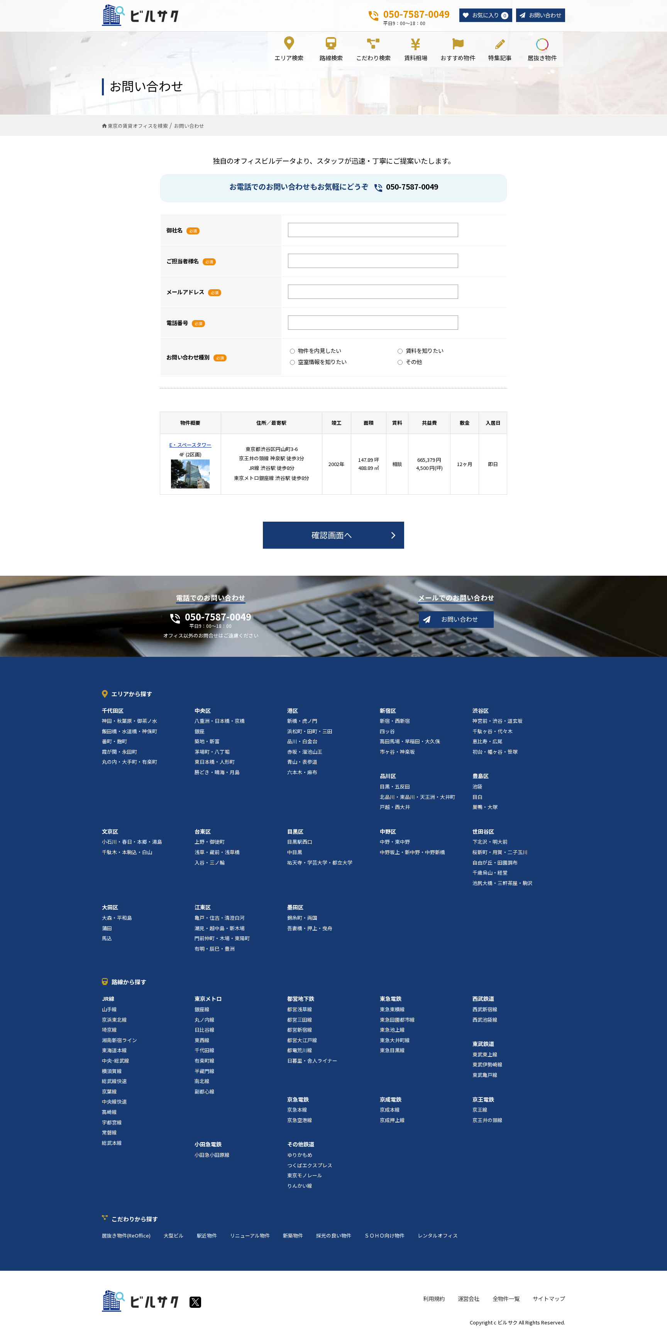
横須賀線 (112, 1071)
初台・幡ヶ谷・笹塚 (495, 751)
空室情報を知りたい (322, 362)
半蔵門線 (205, 1071)
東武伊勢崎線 (487, 1064)
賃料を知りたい (425, 350)
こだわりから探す (135, 1219)
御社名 (174, 230)
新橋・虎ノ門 (302, 720)
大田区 (110, 907)
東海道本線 (114, 1050)
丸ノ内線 (205, 1019)
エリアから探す (132, 694)
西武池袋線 (485, 1019)
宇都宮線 (112, 1122)
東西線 (202, 1040)
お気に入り (489, 15)
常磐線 (109, 1132)
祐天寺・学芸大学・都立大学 (319, 862)
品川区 (388, 776)
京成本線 (390, 1109)
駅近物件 (207, 1235)
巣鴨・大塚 (485, 806)
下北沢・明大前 (490, 841)
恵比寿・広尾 (487, 741)
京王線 (480, 1109)
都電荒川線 (299, 1050)
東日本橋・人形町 (215, 761)
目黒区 (295, 831)
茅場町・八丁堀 (212, 751)
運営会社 (468, 1298)
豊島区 (480, 776)
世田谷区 (483, 831)
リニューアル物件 (250, 1235)
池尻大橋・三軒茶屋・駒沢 (502, 883)
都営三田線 (299, 1019)
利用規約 (434, 1298)
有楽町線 (205, 1060)
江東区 (203, 907)
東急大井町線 (395, 1040)
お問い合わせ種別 (188, 357)
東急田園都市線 (397, 1019)
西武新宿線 (485, 1009)
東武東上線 (485, 1054)
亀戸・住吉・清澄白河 (220, 917)
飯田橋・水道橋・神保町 (129, 731)
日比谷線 (205, 1029)
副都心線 (205, 1091)
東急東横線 (392, 1009)
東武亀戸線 (485, 1074)
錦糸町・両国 (302, 917)
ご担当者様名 (182, 261)
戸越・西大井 (395, 806)
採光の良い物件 (333, 1235)
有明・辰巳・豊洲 (215, 948)
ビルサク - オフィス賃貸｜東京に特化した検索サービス (140, 15)
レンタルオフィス (438, 1235)
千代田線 (205, 1050)
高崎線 (109, 1112)
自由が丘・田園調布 (495, 862)
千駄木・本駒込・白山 (127, 852)
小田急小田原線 (212, 1154)
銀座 (200, 731)
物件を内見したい (319, 350)
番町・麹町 (114, 741)
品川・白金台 (302, 741)
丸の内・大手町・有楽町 (129, 761)
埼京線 (109, 1029)
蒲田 (107, 928)
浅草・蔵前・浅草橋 (217, 852)
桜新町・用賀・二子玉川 (500, 852)
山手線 (109, 1009)
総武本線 (112, 1142)
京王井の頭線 (487, 1120)
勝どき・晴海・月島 (217, 772)
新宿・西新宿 (395, 720)
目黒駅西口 (299, 841)
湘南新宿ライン (119, 1040)
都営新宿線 (299, 1029)
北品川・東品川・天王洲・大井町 (417, 796)
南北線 (202, 1081)
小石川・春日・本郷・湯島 (132, 841)
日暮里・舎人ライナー (312, 1060)
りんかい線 (299, 1185)
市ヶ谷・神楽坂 (397, 751)
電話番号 (177, 323)
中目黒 (294, 852)
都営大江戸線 (302, 1040)
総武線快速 (114, 1081)
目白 (477, 796)
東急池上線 (392, 1029)
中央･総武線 (115, 1060)
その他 (414, 362)
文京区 (110, 831)
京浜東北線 (114, 1019)
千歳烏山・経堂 (490, 872)
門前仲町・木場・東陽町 (222, 938)
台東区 (203, 831)
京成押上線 (392, 1120)
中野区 (388, 831)
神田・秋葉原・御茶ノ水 (129, 720)
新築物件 (293, 1235)
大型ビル (174, 1235)
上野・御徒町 (210, 841)
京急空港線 (299, 1120)
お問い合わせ (545, 15)
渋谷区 (480, 710)
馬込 (107, 938)
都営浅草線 (299, 1009)
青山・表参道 (302, 761)
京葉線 (109, 1091)
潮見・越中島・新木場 (220, 928)
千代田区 (113, 710)
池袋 (477, 786)
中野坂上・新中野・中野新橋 (412, 852)
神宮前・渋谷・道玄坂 (497, 720)
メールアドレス (185, 292)
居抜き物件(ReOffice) (126, 1235)
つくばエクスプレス (309, 1165)
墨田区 (295, 907)
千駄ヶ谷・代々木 (492, 731)
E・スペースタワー (190, 444)
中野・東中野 (395, 841)
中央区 (203, 710)
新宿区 (388, 710)
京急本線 (297, 1109)
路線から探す (129, 982)
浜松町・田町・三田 (309, 731)
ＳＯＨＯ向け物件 (384, 1235)
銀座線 (202, 1009)
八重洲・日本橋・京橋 (220, 720)
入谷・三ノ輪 (210, 862)
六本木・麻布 (302, 772)
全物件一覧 (506, 1298)
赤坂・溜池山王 (304, 751)
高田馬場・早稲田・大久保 (410, 741)
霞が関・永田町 (119, 751)
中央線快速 (114, 1101)
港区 (292, 710)
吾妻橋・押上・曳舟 (309, 928)
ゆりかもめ (299, 1154)
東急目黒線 (392, 1050)
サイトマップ (549, 1298)
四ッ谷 (387, 731)
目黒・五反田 (395, 786)
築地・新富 (207, 741)
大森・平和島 (117, 917)
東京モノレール (304, 1175)
